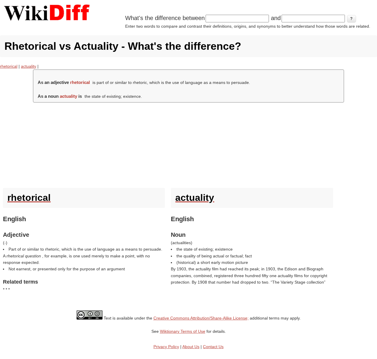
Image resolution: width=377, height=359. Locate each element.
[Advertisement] (188, 143)
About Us (190, 346)
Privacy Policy (166, 346)
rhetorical (8, 66)
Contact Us (213, 346)
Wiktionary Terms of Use (182, 331)
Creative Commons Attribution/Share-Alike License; (201, 318)
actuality (28, 66)
